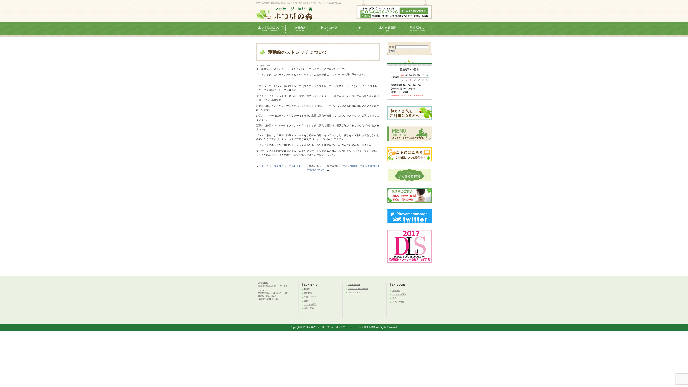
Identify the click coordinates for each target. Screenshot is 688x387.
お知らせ (396, 290)
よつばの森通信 (399, 294)
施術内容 (308, 293)
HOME (307, 289)
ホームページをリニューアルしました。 (283, 166)
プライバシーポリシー (358, 288)
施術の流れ (309, 308)
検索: (392, 47)
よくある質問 (310, 304)
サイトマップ (354, 292)
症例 (306, 301)
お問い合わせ (354, 284)
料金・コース (310, 297)
